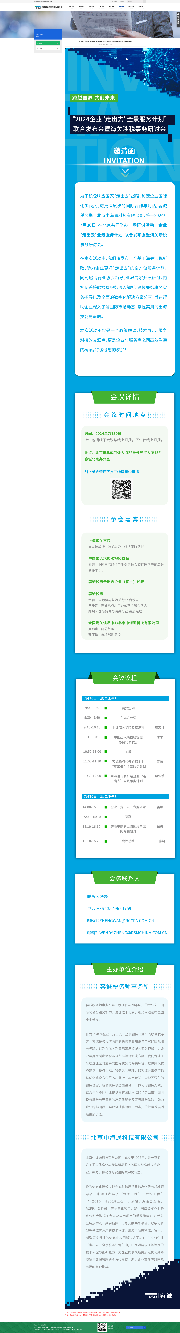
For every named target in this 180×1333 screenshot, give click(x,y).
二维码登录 (121, 1)
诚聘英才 (131, 7)
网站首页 (72, 7)
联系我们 (141, 7)
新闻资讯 (121, 7)
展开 (178, 19)
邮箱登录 (114, 1)
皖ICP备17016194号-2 (77, 1329)
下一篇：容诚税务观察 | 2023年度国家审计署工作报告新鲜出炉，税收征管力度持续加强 (90, 1315)
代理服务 (111, 7)
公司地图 (43, 1325)
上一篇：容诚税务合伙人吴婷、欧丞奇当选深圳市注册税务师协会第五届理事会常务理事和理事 (92, 1313)
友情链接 (130, 1327)
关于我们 (81, 7)
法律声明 (36, 1325)
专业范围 (91, 7)
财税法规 (101, 7)
